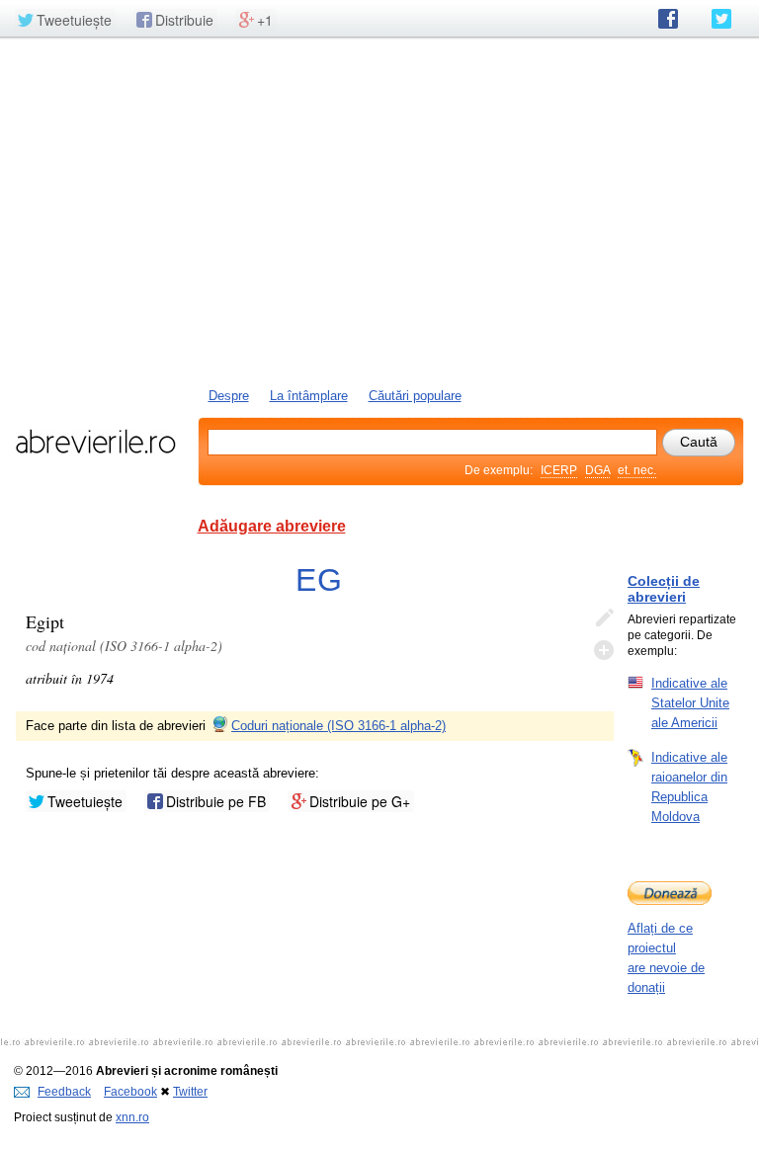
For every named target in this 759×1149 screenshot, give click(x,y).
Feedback (64, 1092)
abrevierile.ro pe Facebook (668, 19)
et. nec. (637, 470)
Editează (604, 618)
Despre (229, 395)
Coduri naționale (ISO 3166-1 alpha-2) (338, 725)
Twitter (190, 1092)
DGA (597, 470)
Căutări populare (415, 395)
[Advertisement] (379, 210)
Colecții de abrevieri (664, 589)
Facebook (130, 1092)
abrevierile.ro (95, 441)
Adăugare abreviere (272, 526)
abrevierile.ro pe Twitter (721, 19)
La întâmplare (309, 395)
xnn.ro (132, 1117)
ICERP (559, 470)
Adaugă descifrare (604, 650)
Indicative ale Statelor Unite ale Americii (690, 703)
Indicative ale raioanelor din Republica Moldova (689, 787)
